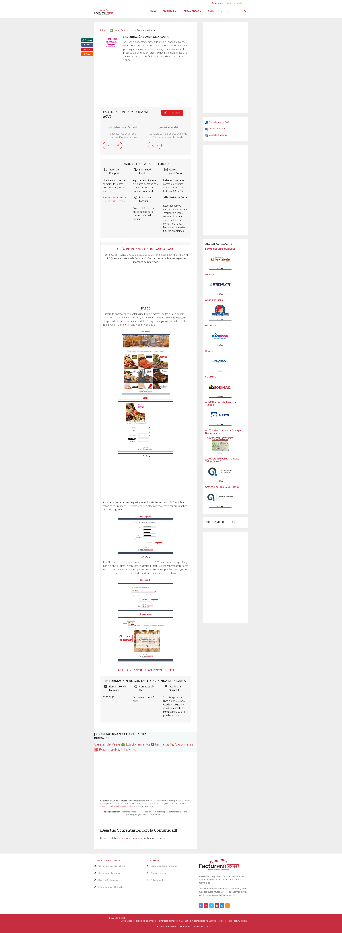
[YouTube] (217, 905)
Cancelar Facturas (218, 135)
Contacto (206, 926)
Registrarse (217, 3)
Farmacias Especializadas (220, 248)
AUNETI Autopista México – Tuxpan (220, 403)
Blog (210, 11)
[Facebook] (201, 905)
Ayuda (154, 145)
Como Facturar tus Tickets (111, 866)
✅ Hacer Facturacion (121, 30)
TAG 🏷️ (131, 750)
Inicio (152, 11)
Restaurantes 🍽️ (112, 749)
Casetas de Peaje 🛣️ (109, 744)
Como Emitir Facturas (109, 873)
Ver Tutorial (112, 145)
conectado (131, 838)
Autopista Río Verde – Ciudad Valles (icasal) (222, 460)
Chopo (209, 351)
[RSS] (227, 905)
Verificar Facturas (217, 128)
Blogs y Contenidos (108, 880)
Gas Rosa (210, 325)
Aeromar (210, 274)
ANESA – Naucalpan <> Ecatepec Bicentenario (224, 431)
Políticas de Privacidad (167, 926)
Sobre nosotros (158, 880)
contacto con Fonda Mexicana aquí (115, 806)
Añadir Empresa (158, 873)
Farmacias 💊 (164, 744)
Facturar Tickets (101, 918)
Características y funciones (164, 866)
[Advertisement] (145, 85)
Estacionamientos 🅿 (140, 744)
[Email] (222, 905)
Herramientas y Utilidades (111, 887)
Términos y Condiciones (190, 926)
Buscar (245, 11)
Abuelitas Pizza (214, 300)
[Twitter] (211, 905)
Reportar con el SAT (219, 122)
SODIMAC (210, 376)
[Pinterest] (206, 905)
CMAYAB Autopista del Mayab (222, 487)
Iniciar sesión (236, 3)
